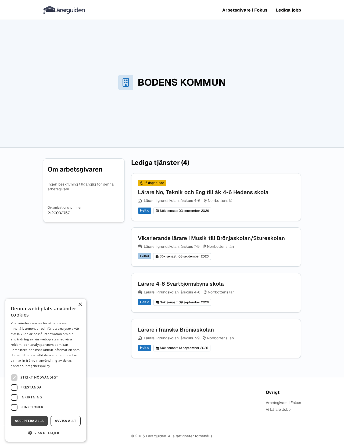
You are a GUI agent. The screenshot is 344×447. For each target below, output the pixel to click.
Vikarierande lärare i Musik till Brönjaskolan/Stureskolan (211, 238)
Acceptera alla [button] (29, 421)
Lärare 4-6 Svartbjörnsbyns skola (181, 283)
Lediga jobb (288, 10)
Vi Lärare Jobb (278, 409)
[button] (46, 433)
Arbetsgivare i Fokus (244, 10)
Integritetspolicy (37, 366)
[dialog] (45, 370)
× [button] (80, 305)
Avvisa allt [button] (65, 421)
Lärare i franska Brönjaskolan (176, 329)
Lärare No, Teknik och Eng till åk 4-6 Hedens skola (203, 192)
